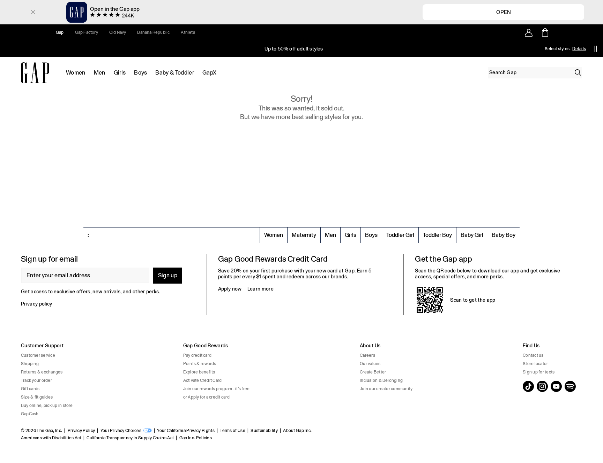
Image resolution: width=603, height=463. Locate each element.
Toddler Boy (437, 235)
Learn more (260, 289)
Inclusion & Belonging (381, 380)
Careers (367, 355)
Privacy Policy (81, 430)
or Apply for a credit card (206, 397)
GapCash (30, 413)
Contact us (533, 355)
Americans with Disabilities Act (51, 437)
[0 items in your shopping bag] (544, 32)
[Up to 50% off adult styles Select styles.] (294, 48)
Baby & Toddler (174, 72)
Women (75, 72)
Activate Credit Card (202, 380)
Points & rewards (199, 363)
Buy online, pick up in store (47, 405)
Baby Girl (472, 235)
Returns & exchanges (42, 372)
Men (99, 72)
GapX (209, 72)
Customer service (38, 355)
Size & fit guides (37, 397)
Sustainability (264, 430)
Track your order (36, 380)
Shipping (30, 363)
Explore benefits (199, 372)
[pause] (595, 48)
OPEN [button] (503, 12)
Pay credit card (197, 355)
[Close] (33, 12)
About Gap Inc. (297, 430)
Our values (370, 363)
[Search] (578, 72)
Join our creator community (386, 388)
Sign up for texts (538, 372)
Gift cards (30, 388)
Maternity (304, 235)
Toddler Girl (400, 235)
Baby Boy (503, 235)
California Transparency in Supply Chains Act (130, 437)
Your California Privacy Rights (186, 430)
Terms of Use (232, 430)
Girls (120, 72)
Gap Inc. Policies (195, 437)
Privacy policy (36, 304)
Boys (140, 72)
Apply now (230, 289)
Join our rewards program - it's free (216, 388)
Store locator (535, 363)
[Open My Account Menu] (529, 32)
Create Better (373, 372)
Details (579, 48)
